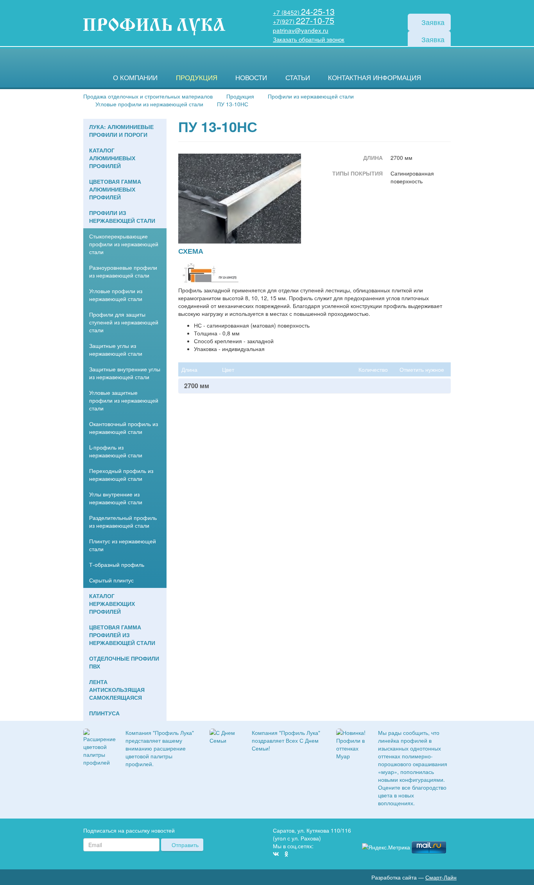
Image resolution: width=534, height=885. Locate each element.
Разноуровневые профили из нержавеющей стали (123, 271)
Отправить (184, 845)
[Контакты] (447, 831)
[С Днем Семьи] (225, 735)
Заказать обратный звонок (308, 39)
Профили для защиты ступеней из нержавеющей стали (123, 322)
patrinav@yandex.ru (300, 30)
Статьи (297, 77)
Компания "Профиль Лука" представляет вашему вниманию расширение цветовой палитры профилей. (159, 748)
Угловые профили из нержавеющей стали (115, 295)
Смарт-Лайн (441, 877)
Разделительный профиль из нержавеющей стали (123, 521)
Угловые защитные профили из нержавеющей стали (123, 400)
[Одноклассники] (286, 854)
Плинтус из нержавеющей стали (122, 545)
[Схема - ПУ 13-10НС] (209, 272)
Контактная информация (374, 77)
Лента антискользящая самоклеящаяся (117, 689)
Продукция (196, 77)
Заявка (431, 22)
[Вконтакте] (276, 854)
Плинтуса (104, 713)
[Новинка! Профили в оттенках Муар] (351, 743)
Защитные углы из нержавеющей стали (115, 349)
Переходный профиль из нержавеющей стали (121, 474)
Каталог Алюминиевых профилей (112, 158)
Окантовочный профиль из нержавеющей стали (123, 427)
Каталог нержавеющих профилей (112, 603)
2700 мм (196, 385)
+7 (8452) (304, 12)
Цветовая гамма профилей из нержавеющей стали (122, 635)
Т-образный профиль (116, 564)
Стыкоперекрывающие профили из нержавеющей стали (123, 244)
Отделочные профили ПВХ (124, 662)
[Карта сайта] (436, 831)
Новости (251, 77)
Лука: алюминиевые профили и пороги (121, 130)
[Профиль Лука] (424, 831)
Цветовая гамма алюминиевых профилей (115, 189)
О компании (135, 77)
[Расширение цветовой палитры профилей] (99, 746)
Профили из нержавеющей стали (122, 216)
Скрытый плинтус (111, 580)
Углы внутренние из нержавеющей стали (115, 498)
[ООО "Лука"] (154, 27)
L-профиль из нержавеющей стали (115, 451)
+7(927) (303, 21)
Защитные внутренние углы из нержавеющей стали (124, 373)
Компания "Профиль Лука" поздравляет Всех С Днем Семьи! (286, 740)
